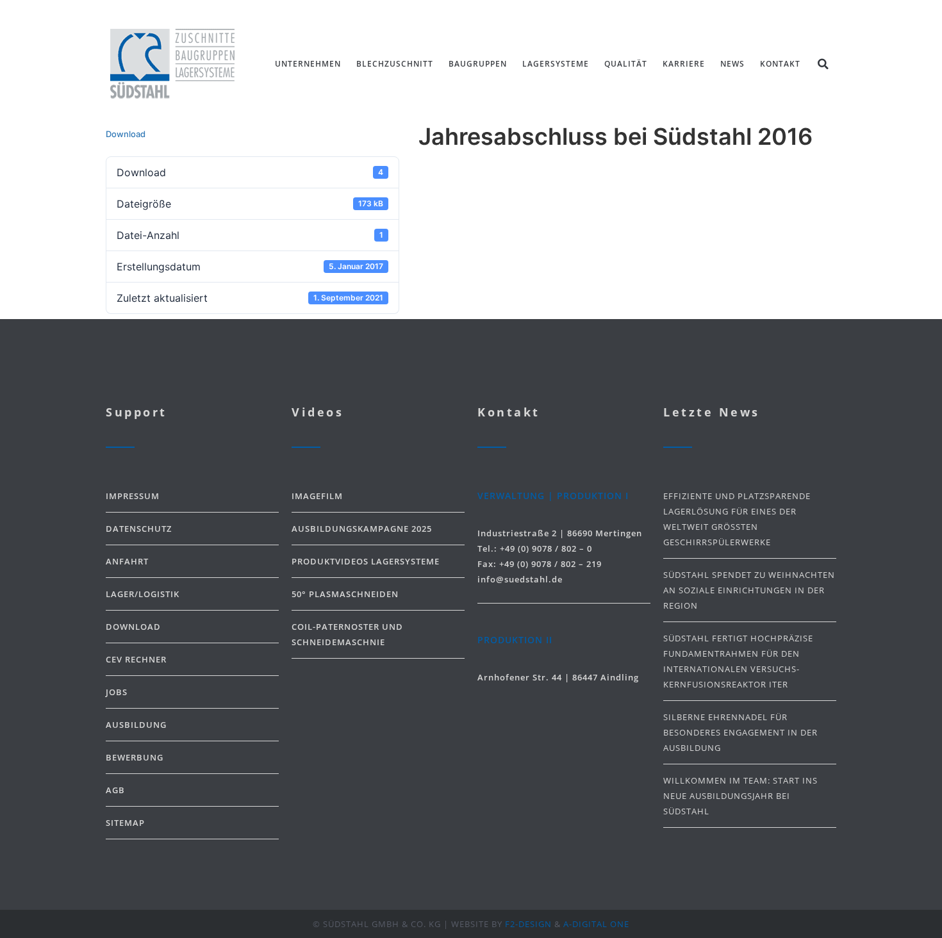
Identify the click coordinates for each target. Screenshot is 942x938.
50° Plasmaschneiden (345, 594)
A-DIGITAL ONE (596, 924)
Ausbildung (136, 724)
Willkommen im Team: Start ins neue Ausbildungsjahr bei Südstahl (740, 796)
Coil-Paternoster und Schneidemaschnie (347, 634)
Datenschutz (139, 528)
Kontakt (780, 63)
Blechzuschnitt (394, 63)
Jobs (117, 692)
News (732, 63)
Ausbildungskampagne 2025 (362, 528)
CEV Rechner (136, 659)
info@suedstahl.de (520, 579)
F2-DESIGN (528, 924)
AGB (115, 790)
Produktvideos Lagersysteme (366, 561)
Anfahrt (127, 561)
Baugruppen (478, 63)
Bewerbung (134, 757)
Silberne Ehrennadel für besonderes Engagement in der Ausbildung (740, 732)
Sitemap (125, 822)
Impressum (133, 496)
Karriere (684, 63)
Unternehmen (308, 63)
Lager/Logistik (142, 594)
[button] (822, 64)
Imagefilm (317, 496)
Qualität (625, 63)
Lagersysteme (555, 63)
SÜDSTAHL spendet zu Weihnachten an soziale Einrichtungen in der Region (749, 590)
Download (125, 134)
